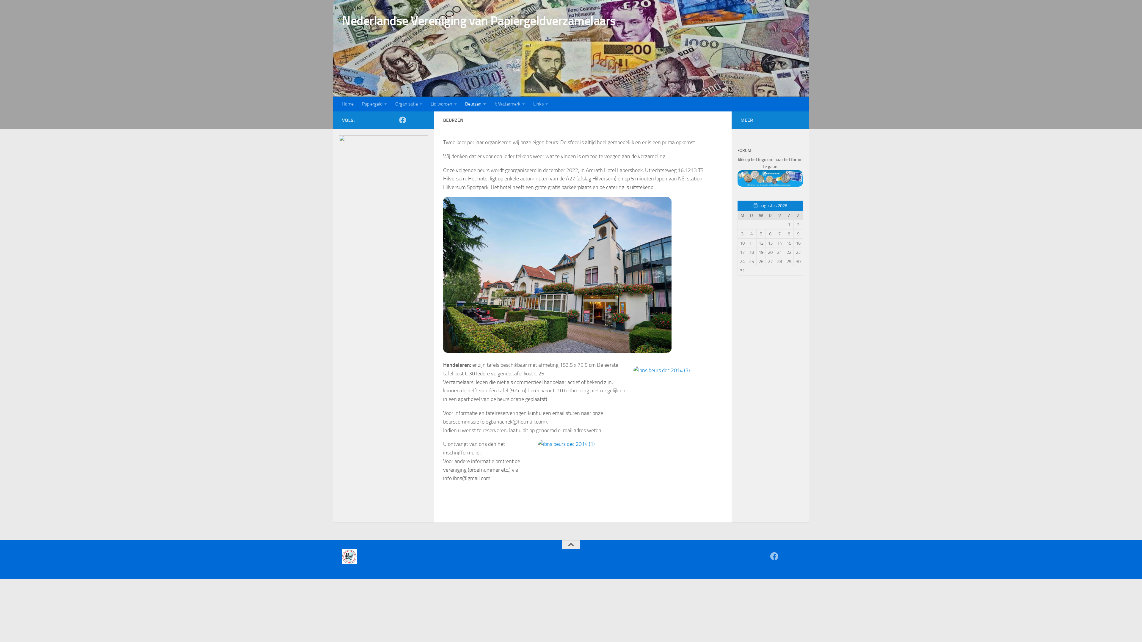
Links (538, 104)
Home (348, 104)
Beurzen (473, 104)
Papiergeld (372, 104)
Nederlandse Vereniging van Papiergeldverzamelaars (479, 20)
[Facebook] (402, 120)
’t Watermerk (507, 104)
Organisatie (406, 104)
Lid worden (441, 104)
